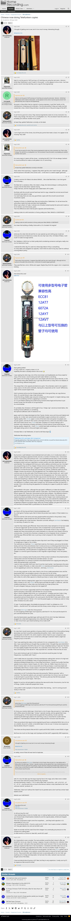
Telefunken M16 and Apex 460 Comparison (28, 438)
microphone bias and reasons (16, 878)
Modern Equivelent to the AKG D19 (18, 883)
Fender (29, 419)
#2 (68, 77)
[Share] (66, 27)
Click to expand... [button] (41, 774)
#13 (68, 452)
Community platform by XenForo (35, 919)
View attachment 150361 (21, 749)
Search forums (11, 11)
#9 (68, 231)
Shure (37, 426)
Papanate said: (19, 95)
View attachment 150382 (21, 808)
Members (29, 8)
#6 (68, 144)
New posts (3, 11)
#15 (68, 628)
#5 (68, 129)
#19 (68, 799)
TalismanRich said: (19, 148)
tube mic (16, 275)
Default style (5, 916)
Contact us (38, 916)
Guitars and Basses (22, 898)
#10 (68, 254)
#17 (68, 737)
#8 (68, 216)
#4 (68, 112)
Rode (33, 422)
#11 (68, 271)
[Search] (68, 8)
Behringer (24, 610)
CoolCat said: (18, 219)
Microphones (20, 879)
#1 (68, 26)
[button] (24, 8)
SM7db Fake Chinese (13, 901)
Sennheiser (57, 520)
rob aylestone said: (20, 740)
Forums (10, 8)
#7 (68, 176)
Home (4, 8)
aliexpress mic (18, 33)
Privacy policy (55, 916)
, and (26, 125)
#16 (68, 697)
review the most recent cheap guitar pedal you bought (25, 896)
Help (61, 916)
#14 (68, 508)
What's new (19, 8)
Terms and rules (47, 916)
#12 (68, 365)
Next (9, 23)
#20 (68, 837)
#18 (68, 756)
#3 (68, 92)
